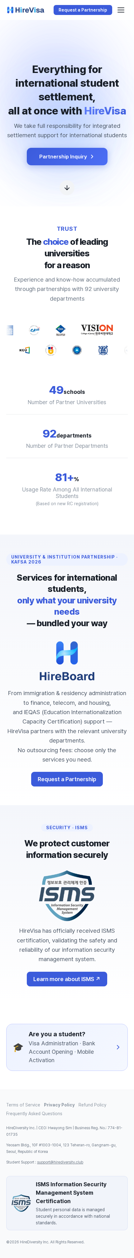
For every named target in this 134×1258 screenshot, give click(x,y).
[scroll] (67, 184)
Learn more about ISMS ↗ (67, 979)
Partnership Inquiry (63, 156)
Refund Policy (92, 1104)
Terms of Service (23, 1104)
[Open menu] (121, 10)
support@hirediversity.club (60, 1162)
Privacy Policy (59, 1104)
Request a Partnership (67, 779)
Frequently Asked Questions (34, 1113)
